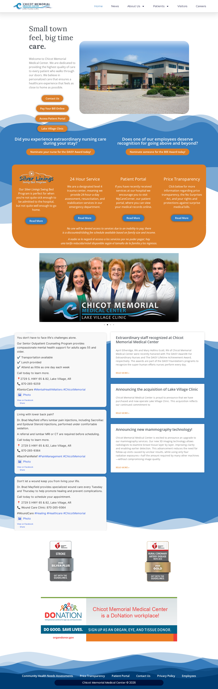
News (115, 6)
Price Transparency (92, 676)
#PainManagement (50, 456)
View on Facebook (25, 400)
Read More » (122, 373)
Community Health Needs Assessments (47, 676)
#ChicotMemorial (74, 389)
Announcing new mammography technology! (154, 429)
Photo (27, 394)
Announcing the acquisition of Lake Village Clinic (157, 389)
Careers (201, 6)
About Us (133, 6)
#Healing (40, 513)
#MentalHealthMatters (48, 389)
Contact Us (143, 676)
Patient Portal (120, 676)
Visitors (182, 6)
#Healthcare (55, 513)
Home (98, 6)
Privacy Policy (166, 676)
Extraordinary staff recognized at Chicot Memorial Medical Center (149, 339)
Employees (189, 676)
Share (22, 403)
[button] (42, 287)
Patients (159, 6)
